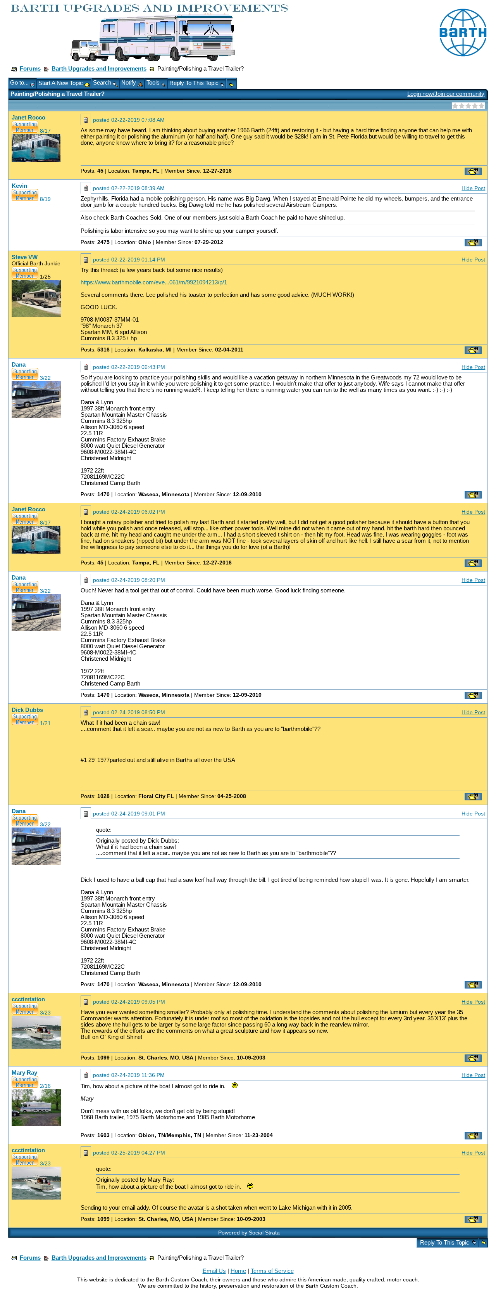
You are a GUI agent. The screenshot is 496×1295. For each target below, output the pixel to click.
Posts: (92, 171)
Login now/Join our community (445, 94)
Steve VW (25, 257)
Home (238, 1271)
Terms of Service (272, 1271)
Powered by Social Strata (249, 1232)
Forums (30, 69)
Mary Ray (24, 1073)
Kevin (19, 186)
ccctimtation (28, 999)
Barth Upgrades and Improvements (99, 69)
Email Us (214, 1271)
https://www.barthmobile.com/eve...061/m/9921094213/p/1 (154, 282)
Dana (19, 365)
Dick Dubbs (27, 710)
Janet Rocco (28, 117)
